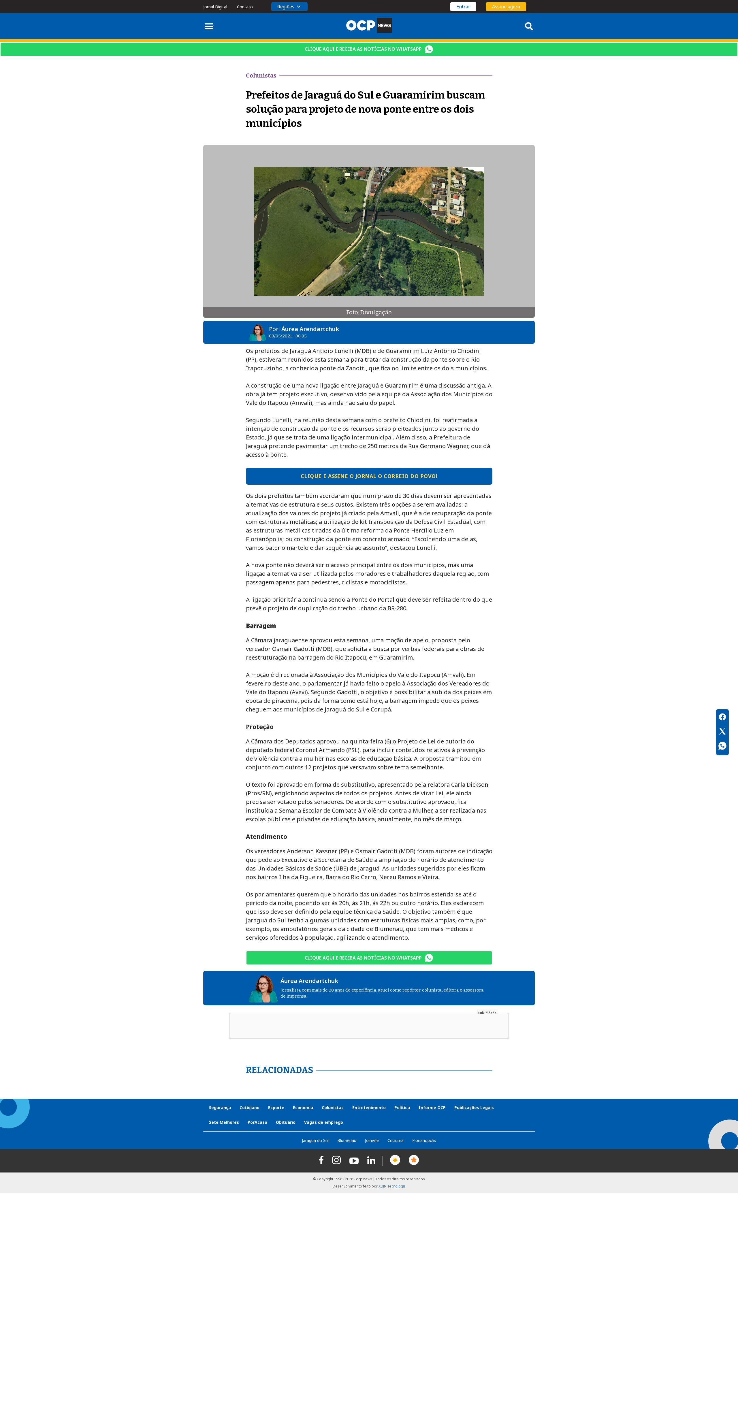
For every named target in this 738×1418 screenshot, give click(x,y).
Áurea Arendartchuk (310, 329)
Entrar (463, 6)
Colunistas (333, 1107)
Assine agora (506, 6)
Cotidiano (249, 1107)
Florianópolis (424, 1140)
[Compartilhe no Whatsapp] (722, 746)
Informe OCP (432, 1107)
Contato (245, 7)
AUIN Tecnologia (392, 1186)
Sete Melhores (224, 1122)
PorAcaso (257, 1122)
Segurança (220, 1107)
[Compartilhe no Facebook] (722, 718)
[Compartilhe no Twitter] (722, 732)
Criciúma (395, 1140)
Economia (303, 1107)
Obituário (285, 1122)
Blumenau (346, 1140)
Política (402, 1107)
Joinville (372, 1140)
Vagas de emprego (323, 1122)
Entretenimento (369, 1107)
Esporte (276, 1107)
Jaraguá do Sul (315, 1140)
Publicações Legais (474, 1107)
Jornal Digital (215, 7)
